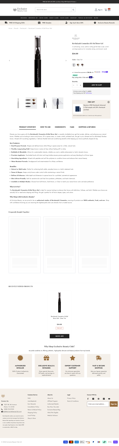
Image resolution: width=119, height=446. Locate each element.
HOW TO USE (45, 127)
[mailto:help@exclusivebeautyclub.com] (14, 429)
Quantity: (75, 82)
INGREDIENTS (60, 127)
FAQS (72, 127)
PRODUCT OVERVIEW (27, 127)
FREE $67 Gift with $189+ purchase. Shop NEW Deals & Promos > (59, 2)
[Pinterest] (99, 399)
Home (10, 28)
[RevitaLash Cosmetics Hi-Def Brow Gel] (59, 302)
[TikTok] (104, 399)
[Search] (55, 9)
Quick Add (59, 336)
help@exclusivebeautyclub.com (12, 412)
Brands (16, 28)
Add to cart (97, 85)
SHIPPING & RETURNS (87, 127)
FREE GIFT (59, 328)
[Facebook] (88, 399)
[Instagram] (93, 399)
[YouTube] (109, 399)
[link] (24, 261)
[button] (9, 60)
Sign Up (114, 404)
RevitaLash (23, 28)
